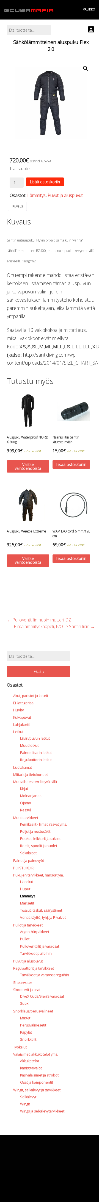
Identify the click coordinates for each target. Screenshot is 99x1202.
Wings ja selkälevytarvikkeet (42, 1111)
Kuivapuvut (22, 717)
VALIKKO (89, 9)
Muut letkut (29, 745)
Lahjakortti (21, 724)
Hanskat (26, 881)
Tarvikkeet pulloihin (36, 953)
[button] (85, 68)
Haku (39, 671)
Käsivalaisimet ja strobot (39, 1075)
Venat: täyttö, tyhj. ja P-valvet (43, 917)
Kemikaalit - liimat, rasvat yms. (43, 824)
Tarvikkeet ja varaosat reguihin (44, 974)
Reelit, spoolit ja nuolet (38, 845)
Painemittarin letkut (36, 752)
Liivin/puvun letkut (35, 738)
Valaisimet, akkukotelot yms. (35, 1054)
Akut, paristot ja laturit (30, 695)
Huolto (18, 709)
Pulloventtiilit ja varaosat (39, 946)
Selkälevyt (28, 1096)
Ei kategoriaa (23, 702)
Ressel (25, 809)
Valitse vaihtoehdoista (28, 466)
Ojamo (25, 802)
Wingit (25, 1103)
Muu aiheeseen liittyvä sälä (35, 781)
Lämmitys (36, 195)
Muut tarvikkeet (25, 817)
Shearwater (22, 982)
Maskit (25, 1017)
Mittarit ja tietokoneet (30, 774)
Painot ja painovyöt (28, 860)
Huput (25, 888)
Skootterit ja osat (26, 989)
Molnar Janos (30, 795)
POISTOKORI (23, 867)
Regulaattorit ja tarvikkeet (33, 968)
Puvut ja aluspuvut (65, 195)
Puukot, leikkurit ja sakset (40, 838)
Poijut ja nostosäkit (35, 831)
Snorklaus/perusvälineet (33, 1011)
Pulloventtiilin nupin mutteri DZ (39, 620)
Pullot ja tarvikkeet (28, 925)
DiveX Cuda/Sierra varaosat (42, 996)
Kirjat (24, 788)
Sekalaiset (28, 852)
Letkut (18, 731)
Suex (24, 1003)
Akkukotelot (29, 1060)
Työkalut (20, 1047)
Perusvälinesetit (33, 1025)
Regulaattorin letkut (36, 759)
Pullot (24, 938)
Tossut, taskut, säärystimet (41, 910)
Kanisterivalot (31, 1067)
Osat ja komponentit (36, 1082)
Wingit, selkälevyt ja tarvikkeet (37, 1089)
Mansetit (27, 903)
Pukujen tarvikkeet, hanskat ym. (38, 875)
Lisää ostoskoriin (45, 181)
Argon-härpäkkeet (34, 931)
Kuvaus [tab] (17, 206)
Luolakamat (22, 767)
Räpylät (26, 1032)
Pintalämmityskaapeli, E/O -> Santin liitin (54, 626)
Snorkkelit (28, 1039)
